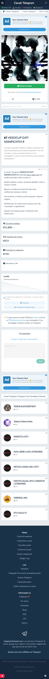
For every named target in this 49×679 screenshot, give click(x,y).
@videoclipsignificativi (32, 92)
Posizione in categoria (14, 250)
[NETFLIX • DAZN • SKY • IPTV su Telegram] (46, 463)
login (36, 317)
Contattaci (24, 605)
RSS (24, 614)
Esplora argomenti (24, 554)
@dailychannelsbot (18, 320)
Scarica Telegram (25, 577)
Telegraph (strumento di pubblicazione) (24, 573)
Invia (41, 361)
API (24, 618)
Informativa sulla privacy (24, 667)
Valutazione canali (24, 541)
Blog (24, 610)
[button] (46, 3)
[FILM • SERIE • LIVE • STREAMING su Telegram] (46, 448)
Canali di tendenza (24, 536)
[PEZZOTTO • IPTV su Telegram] (46, 433)
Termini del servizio (25, 671)
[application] (24, 283)
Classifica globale (12, 223)
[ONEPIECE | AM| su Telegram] (46, 494)
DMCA (24, 623)
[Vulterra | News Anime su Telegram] (46, 418)
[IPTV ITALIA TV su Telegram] (46, 509)
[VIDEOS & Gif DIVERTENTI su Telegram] (46, 403)
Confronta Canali (24, 549)
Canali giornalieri (24, 582)
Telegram (24, 569)
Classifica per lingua (14, 237)
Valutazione (39, 8)
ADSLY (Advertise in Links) (24, 586)
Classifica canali (24, 545)
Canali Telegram (12, 11)
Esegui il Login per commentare (24, 339)
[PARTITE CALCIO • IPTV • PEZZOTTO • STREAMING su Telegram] (46, 478)
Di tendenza (28, 8)
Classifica (18, 8)
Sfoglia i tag (24, 558)
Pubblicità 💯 (24, 597)
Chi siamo (25, 601)
